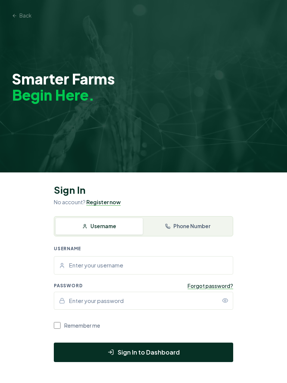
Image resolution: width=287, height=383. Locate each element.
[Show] (225, 300)
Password (68, 285)
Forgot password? (210, 285)
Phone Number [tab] (191, 226)
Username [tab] (103, 226)
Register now (103, 202)
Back (25, 15)
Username (67, 248)
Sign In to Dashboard (149, 352)
